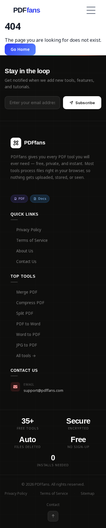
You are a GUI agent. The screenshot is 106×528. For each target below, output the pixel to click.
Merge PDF (26, 292)
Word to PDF (28, 334)
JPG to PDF (26, 345)
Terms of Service (32, 240)
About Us (24, 251)
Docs (42, 198)
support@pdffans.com (43, 390)
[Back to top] (53, 516)
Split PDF (24, 313)
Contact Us (26, 261)
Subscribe (85, 102)
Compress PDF (30, 302)
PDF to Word (28, 324)
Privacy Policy (28, 229)
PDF (22, 198)
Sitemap (88, 493)
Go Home (20, 49)
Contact (53, 504)
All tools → (26, 355)
